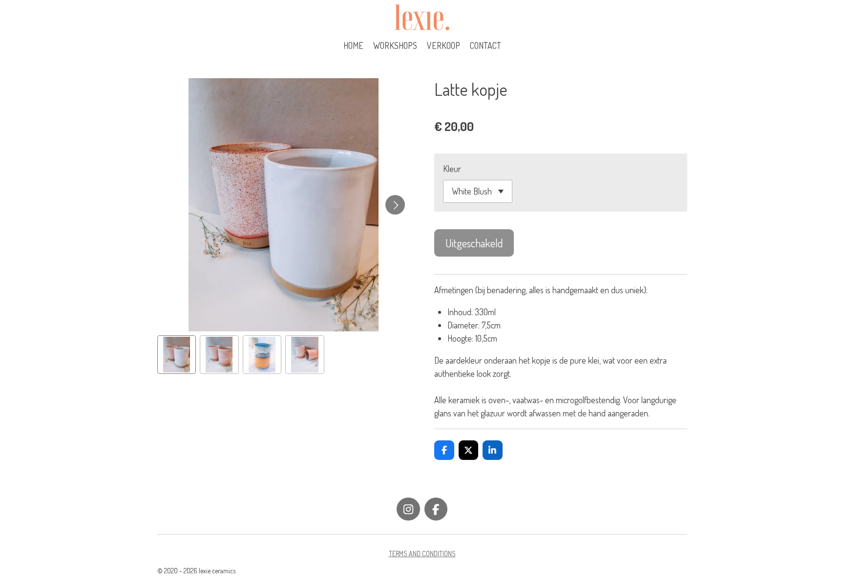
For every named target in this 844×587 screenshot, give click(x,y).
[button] (176, 354)
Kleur (452, 168)
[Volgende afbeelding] (395, 205)
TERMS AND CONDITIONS (422, 553)
